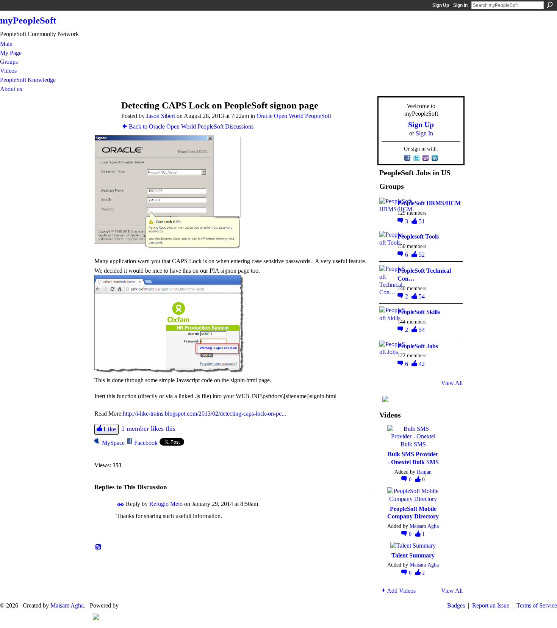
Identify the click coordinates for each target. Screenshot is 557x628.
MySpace (113, 443)
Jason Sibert (160, 116)
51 (422, 221)
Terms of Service (536, 605)
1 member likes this (148, 428)
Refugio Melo (166, 504)
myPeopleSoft (28, 20)
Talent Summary (413, 555)
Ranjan (424, 472)
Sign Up (440, 5)
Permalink (120, 504)
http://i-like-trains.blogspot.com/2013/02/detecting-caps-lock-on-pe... (204, 413)
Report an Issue (490, 605)
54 (422, 296)
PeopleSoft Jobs (417, 346)
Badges (456, 605)
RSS (98, 547)
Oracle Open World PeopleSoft (294, 116)
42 (422, 364)
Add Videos (401, 590)
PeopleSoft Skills (418, 312)
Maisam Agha (424, 526)
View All (452, 383)
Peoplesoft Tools (418, 236)
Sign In (460, 5)
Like (109, 429)
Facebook (146, 443)
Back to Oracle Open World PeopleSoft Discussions (191, 126)
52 (422, 254)
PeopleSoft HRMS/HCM (429, 203)
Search (550, 5)
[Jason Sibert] (104, 120)
